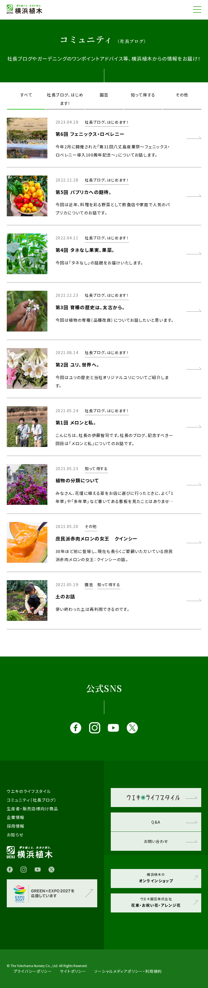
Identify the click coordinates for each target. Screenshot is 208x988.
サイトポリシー (73, 971)
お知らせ (15, 834)
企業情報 (16, 817)
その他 (182, 95)
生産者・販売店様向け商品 (32, 808)
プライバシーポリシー (33, 971)
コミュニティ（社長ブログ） (32, 800)
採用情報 (16, 826)
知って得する (143, 95)
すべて (26, 95)
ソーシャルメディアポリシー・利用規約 (128, 971)
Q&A (155, 822)
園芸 (104, 95)
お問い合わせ (156, 841)
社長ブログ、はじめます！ (65, 99)
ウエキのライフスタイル (29, 791)
